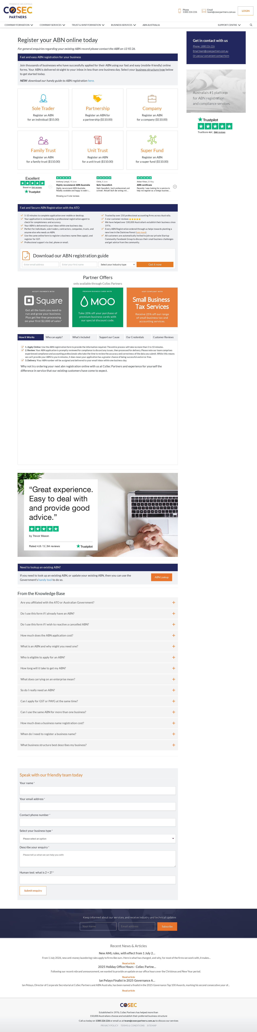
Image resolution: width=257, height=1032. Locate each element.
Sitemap (151, 1025)
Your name (27, 783)
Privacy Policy (109, 1025)
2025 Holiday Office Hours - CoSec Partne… (127, 966)
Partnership (98, 108)
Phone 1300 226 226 (204, 46)
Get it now (155, 264)
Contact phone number (35, 815)
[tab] (31, 337)
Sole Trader (43, 108)
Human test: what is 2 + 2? (37, 872)
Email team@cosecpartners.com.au (210, 50)
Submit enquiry (33, 890)
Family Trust (43, 150)
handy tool (45, 579)
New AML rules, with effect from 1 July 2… (127, 953)
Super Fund (152, 150)
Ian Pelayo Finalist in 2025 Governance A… (127, 980)
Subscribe (167, 926)
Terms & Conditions (133, 1025)
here (91, 80)
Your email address (32, 799)
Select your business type (36, 830)
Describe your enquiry (34, 847)
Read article (128, 963)
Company (152, 108)
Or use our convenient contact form (211, 55)
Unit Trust (97, 150)
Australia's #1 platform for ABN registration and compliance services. (211, 98)
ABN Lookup (162, 577)
